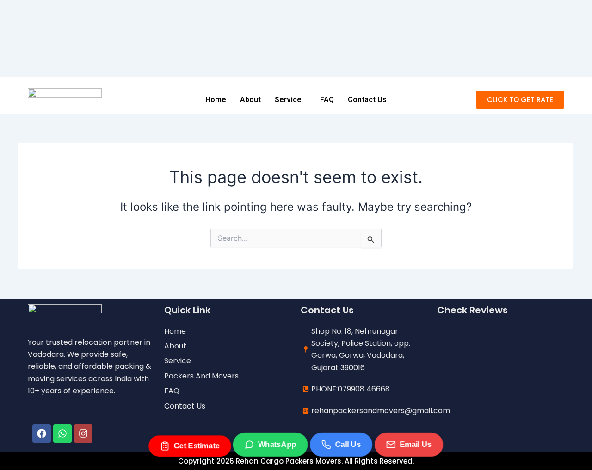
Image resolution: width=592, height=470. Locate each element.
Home (215, 99)
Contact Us (367, 99)
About (250, 99)
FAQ (327, 99)
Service (288, 99)
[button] (290, 99)
